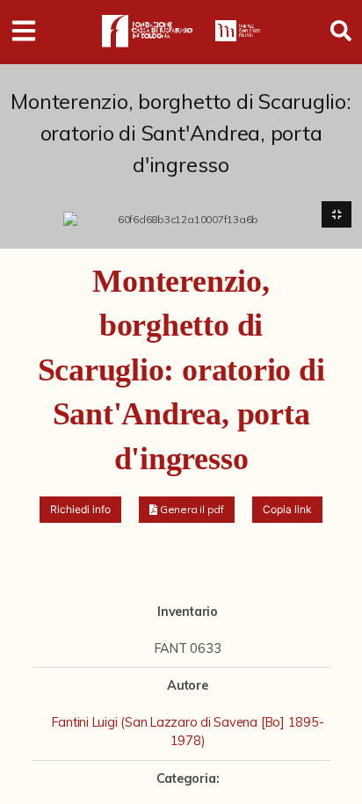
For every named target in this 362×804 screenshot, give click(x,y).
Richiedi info (80, 509)
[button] (187, 509)
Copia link (287, 509)
